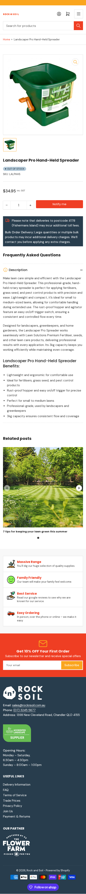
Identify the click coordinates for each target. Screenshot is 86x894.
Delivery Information (16, 785)
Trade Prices (11, 801)
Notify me (59, 204)
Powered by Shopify (58, 870)
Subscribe (71, 665)
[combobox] (43, 25)
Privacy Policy (12, 806)
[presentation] (7, 488)
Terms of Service (15, 795)
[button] (38, 538)
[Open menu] (78, 13)
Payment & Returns (16, 816)
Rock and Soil (35, 870)
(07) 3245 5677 (24, 710)
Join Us (8, 811)
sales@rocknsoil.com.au (28, 705)
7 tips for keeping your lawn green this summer (35, 531)
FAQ (6, 790)
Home (6, 39)
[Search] (78, 25)
